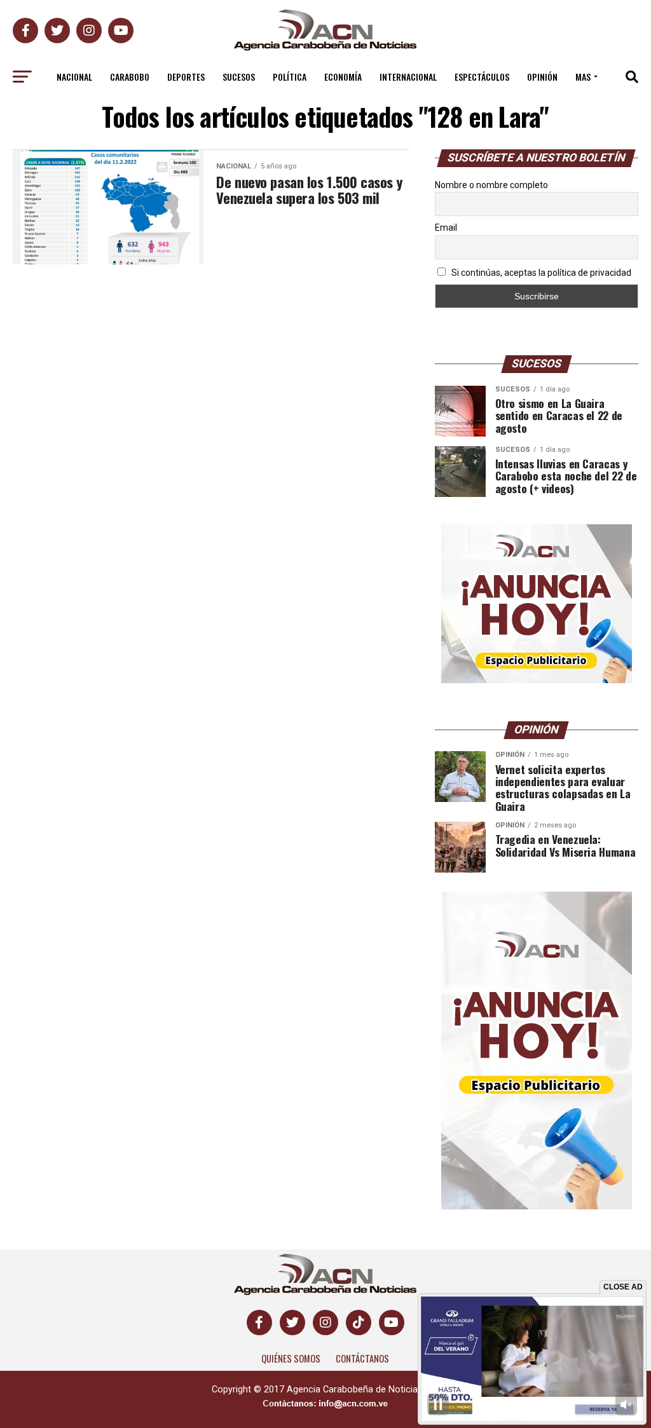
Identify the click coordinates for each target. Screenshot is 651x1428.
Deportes (186, 76)
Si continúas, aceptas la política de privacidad (540, 273)
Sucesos (239, 76)
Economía (343, 76)
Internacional (408, 76)
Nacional (74, 76)
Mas (583, 76)
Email (446, 227)
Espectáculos (482, 76)
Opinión (542, 76)
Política (289, 76)
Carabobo (129, 76)
